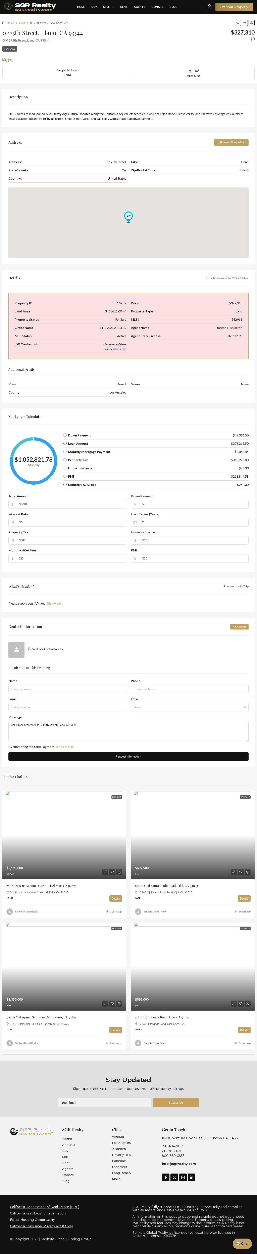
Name (12, 681)
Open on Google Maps (233, 142)
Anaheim (119, 1149)
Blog (173, 6)
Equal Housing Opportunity (32, 1220)
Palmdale (119, 1161)
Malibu (117, 1179)
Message (15, 717)
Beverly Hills (121, 1155)
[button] (238, 23)
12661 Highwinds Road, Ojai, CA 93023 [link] (162, 1017)
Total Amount (18, 496)
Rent (124, 6)
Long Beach (121, 1173)
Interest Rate (18, 514)
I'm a (134, 699)
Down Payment (142, 496)
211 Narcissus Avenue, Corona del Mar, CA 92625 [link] (41, 886)
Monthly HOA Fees (22, 550)
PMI (134, 550)
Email (12, 699)
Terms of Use (64, 747)
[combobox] (190, 707)
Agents (139, 6)
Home (81, 6)
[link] (64, 835)
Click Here (53, 603)
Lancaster (119, 1167)
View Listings (239, 626)
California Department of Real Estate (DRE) (44, 1207)
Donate (157, 6)
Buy (94, 6)
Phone (135, 681)
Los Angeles (121, 1143)
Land (22, 22)
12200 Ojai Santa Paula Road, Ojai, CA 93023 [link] (166, 886)
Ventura (118, 1137)
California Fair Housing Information (38, 1213)
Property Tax (18, 532)
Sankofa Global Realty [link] (26, 911)
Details (116, 898)
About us (69, 1145)
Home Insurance (143, 532)
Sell (106, 6)
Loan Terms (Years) (145, 514)
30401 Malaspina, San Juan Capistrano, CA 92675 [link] (41, 1017)
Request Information (128, 756)
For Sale (9, 48)
